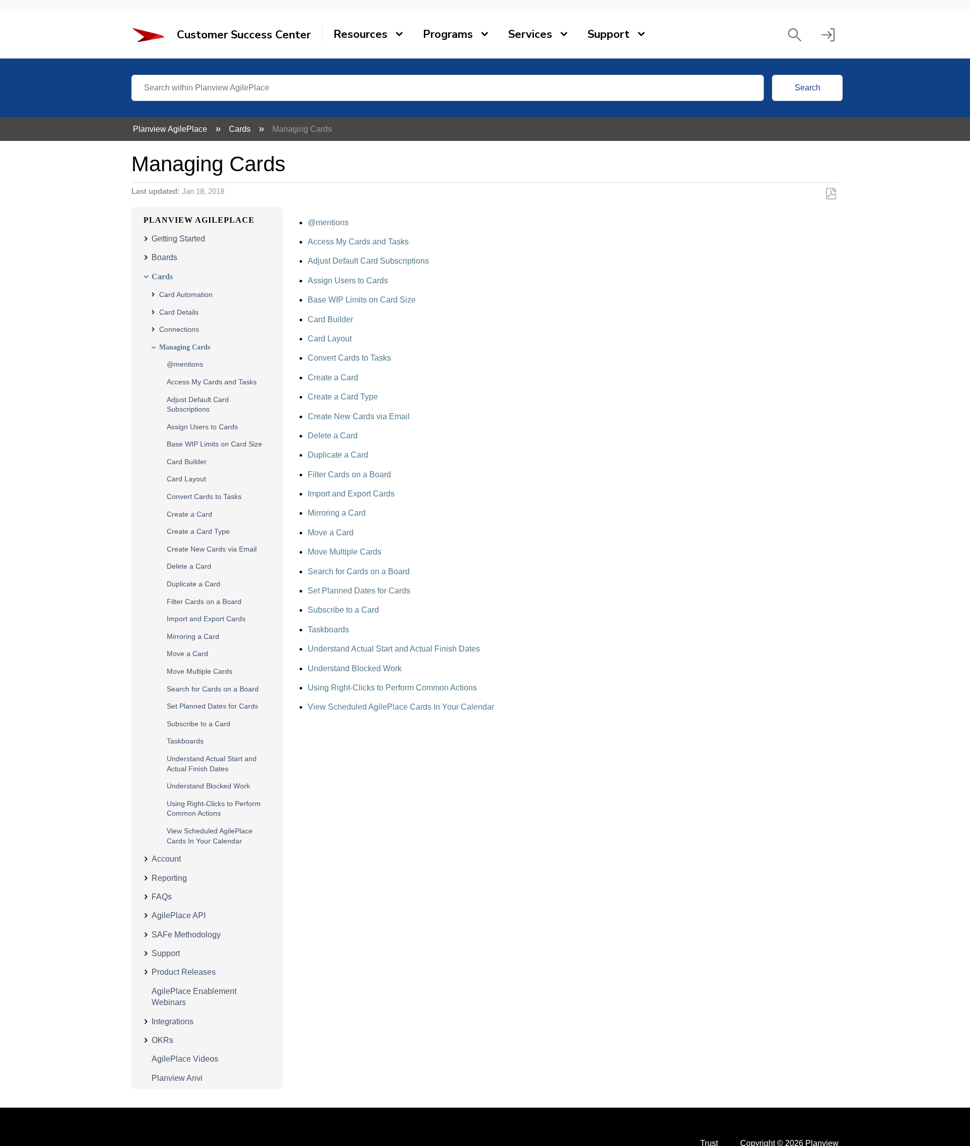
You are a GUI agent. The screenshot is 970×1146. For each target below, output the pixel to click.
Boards (164, 257)
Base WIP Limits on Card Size (214, 444)
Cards (241, 129)
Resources (360, 34)
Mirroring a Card (193, 636)
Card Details (179, 312)
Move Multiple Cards (199, 671)
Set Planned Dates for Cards (212, 706)
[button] (794, 34)
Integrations (172, 1021)
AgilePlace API (179, 915)
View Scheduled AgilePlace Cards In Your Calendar (401, 707)
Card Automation (186, 294)
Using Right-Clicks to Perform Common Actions (392, 687)
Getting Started (178, 238)
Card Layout (186, 479)
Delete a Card (189, 566)
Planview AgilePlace (171, 129)
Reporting (169, 878)
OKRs (162, 1040)
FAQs (162, 896)
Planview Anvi (177, 1078)
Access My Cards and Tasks (212, 382)
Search (807, 87)
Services (530, 34)
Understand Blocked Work (208, 786)
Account (166, 859)
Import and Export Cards (206, 619)
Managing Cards (184, 347)
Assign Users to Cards (202, 427)
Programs (448, 34)
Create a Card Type (198, 531)
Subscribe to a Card (198, 724)
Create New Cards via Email (212, 549)
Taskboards (185, 741)
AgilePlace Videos (185, 1059)
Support (608, 34)
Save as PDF (831, 194)
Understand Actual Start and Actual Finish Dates (394, 648)
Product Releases (184, 972)
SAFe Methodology (186, 934)
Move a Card (187, 654)
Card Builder (187, 462)
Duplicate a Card (193, 584)
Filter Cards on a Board (204, 601)
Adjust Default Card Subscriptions (368, 261)
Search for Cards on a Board (213, 689)
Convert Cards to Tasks (204, 496)
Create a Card (189, 514)
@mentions (185, 364)
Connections (179, 329)
